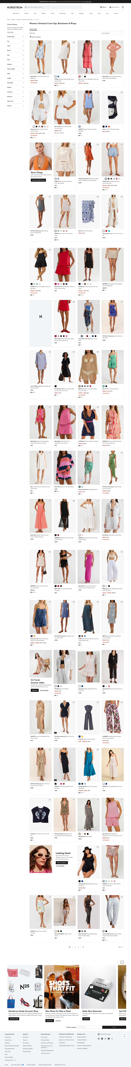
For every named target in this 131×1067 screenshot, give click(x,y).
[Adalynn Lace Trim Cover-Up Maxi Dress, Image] (65, 516)
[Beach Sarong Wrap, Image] (89, 317)
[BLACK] (85, 76)
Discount (9, 96)
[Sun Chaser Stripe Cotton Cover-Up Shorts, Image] (113, 862)
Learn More (58, 1020)
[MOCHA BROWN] (111, 178)
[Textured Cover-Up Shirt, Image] (113, 516)
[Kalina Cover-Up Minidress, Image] (113, 317)
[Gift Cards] (98, 987)
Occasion (9, 92)
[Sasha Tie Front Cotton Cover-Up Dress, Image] (41, 765)
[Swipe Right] (122, 962)
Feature (9, 87)
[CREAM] (82, 126)
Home (90, 13)
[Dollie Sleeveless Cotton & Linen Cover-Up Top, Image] (65, 265)
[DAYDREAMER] (61, 231)
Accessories (63, 13)
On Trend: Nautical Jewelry (38, 180)
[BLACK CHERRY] (58, 535)
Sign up (114, 1027)
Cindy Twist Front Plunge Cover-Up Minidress (63, 834)
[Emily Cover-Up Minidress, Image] (65, 717)
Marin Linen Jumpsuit (86, 739)
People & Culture (27, 1046)
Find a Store (44, 1037)
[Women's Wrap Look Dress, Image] (89, 422)
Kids (72, 13)
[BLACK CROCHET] (55, 586)
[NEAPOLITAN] (64, 231)
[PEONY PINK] (58, 284)
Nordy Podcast (27, 1051)
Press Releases (81, 1043)
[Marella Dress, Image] (89, 815)
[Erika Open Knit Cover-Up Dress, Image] (65, 617)
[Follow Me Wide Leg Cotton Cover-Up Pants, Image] (113, 567)
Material (9, 64)
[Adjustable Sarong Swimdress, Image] (89, 862)
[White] (84, 336)
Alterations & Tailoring (47, 1043)
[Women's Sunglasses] (41, 859)
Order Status (8, 1040)
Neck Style (10, 82)
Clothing (19, 19)
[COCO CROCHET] (61, 586)
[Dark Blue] (82, 336)
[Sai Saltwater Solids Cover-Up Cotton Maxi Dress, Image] (89, 617)
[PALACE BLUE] (85, 784)
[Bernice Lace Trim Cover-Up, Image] (113, 667)
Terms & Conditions (31, 1064)
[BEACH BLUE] (109, 231)
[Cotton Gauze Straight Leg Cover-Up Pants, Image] (113, 912)
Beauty (43, 13)
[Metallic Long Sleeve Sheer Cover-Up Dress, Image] (89, 367)
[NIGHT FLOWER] (108, 178)
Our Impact (26, 1043)
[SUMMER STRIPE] (106, 178)
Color (8, 46)
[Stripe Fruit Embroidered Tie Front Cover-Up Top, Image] (113, 422)
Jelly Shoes (34, 690)
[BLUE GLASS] (85, 636)
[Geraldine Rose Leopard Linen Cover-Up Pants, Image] (113, 717)
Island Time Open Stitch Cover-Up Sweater (63, 182)
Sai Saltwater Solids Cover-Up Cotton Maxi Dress (88, 639)
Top (124, 1036)
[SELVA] (79, 931)
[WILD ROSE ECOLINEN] (117, 178)
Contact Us (8, 1037)
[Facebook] (109, 1039)
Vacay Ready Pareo (88, 489)
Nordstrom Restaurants (47, 1050)
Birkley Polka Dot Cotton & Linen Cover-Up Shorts (64, 339)
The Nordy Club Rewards (65, 1037)
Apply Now (88, 1)
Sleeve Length (11, 69)
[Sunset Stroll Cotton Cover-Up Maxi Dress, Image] (89, 516)
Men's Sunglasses (60, 866)
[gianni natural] (55, 931)
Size (8, 41)
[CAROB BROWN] (82, 636)
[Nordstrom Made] (24, 987)
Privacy (6, 1064)
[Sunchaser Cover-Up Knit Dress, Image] (65, 212)
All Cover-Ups (33, 29)
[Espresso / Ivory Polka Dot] (85, 834)
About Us (25, 1034)
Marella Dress (85, 836)
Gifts (99, 13)
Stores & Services (45, 1034)
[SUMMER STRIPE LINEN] (45, 126)
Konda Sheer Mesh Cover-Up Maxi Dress (87, 934)
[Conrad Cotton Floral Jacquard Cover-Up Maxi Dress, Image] (89, 567)
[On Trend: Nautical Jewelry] (41, 156)
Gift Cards (86, 1019)
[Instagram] (99, 1039)
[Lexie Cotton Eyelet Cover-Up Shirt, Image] (65, 107)
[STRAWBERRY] (90, 386)
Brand (8, 50)
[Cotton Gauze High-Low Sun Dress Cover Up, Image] (65, 367)
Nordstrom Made (14, 1019)
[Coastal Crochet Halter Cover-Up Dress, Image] (41, 567)
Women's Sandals (44, 690)
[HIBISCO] (82, 931)
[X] (105, 1039)
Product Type (10, 36)
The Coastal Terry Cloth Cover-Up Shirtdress (39, 639)
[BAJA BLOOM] (85, 931)
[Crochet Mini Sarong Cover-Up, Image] (65, 567)
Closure (9, 106)
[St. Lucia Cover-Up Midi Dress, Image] (89, 765)
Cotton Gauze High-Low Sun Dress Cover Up (64, 389)
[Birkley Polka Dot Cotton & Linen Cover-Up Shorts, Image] (65, 317)
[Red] (87, 336)
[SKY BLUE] (87, 386)
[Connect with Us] (112, 1039)
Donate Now (50, 1020)
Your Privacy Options (16, 1064)
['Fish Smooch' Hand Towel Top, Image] (41, 815)
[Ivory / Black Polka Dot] (82, 834)
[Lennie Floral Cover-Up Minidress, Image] (41, 57)
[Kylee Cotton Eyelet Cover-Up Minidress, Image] (41, 265)
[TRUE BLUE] (82, 386)
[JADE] (103, 386)
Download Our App (105, 1034)
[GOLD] (79, 386)
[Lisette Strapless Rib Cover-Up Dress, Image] (65, 765)
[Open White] (90, 336)
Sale (107, 13)
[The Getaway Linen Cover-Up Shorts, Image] (113, 159)
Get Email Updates (28, 1048)
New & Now (16, 13)
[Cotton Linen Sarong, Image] (65, 912)
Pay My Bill (62, 1043)
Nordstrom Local (45, 1053)
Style (8, 73)
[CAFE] (64, 784)
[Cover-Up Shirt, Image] (65, 667)
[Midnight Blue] (79, 736)
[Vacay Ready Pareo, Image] (89, 468)
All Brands (25, 1037)
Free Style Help (45, 1040)
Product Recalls (9, 1057)
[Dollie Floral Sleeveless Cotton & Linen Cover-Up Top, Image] (41, 422)
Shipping (7, 1043)
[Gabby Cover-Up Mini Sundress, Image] (41, 912)
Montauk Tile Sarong (85, 231)
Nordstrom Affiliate (82, 1048)
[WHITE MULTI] (114, 178)
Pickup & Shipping (12, 24)
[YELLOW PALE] (87, 284)
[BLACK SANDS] (109, 586)
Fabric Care (10, 101)
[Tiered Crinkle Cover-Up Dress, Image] (89, 265)
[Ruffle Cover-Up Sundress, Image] (113, 367)
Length (9, 78)
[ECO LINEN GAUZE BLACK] (36, 126)
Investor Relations (82, 1040)
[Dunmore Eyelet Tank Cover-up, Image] (113, 765)
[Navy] (93, 336)
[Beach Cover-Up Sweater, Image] (65, 468)
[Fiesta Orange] (109, 126)
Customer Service (9, 1034)
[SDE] (47, 126)
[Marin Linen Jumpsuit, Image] (89, 717)
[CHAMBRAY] (79, 126)
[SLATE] (79, 636)
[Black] (103, 126)
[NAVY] (31, 636)
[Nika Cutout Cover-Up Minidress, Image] (41, 212)
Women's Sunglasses (62, 862)
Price (8, 59)
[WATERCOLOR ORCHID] (39, 126)
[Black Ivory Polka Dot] (87, 834)
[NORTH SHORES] (55, 231)
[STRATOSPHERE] (34, 284)
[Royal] (82, 881)
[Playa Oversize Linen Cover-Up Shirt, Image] (41, 107)
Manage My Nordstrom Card (66, 1045)
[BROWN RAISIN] (85, 284)
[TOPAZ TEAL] (79, 784)
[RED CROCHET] (58, 586)
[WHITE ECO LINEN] (34, 126)
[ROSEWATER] (82, 535)
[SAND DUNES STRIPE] (119, 178)
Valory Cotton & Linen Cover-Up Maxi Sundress (39, 536)
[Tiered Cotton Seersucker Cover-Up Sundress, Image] (41, 468)
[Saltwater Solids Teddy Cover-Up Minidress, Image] (65, 57)
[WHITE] (82, 76)
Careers (25, 1040)
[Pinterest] (102, 1039)
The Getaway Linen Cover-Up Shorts (110, 182)
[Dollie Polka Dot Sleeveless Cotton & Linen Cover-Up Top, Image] (113, 815)
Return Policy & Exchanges (12, 1046)
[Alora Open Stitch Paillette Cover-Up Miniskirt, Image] (113, 265)
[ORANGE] (34, 636)
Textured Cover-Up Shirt (111, 535)
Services (116, 13)
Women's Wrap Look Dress (88, 441)
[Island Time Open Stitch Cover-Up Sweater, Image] (65, 159)
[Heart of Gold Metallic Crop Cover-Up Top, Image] (41, 717)
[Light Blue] (106, 784)
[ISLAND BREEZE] (58, 231)
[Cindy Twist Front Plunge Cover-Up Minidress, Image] (65, 815)
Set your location (36, 37)
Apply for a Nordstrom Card (66, 1040)
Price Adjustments (9, 1048)
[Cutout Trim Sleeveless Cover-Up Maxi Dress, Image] (89, 57)
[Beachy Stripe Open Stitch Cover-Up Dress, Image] (113, 617)
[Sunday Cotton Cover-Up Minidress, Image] (89, 107)
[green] (61, 931)
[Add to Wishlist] (49, 42)
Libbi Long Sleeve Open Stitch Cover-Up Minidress (111, 77)
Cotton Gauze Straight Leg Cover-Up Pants (111, 934)
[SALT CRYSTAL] (103, 586)
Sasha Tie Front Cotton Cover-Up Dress (40, 784)
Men (35, 13)
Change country (9, 1060)
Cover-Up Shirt (62, 689)
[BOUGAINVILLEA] (61, 784)
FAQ (6, 1054)
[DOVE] (106, 586)
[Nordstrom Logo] (14, 7)
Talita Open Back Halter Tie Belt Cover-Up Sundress (88, 179)
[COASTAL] (85, 386)
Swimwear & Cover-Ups (27, 19)
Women (26, 13)
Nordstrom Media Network (84, 1045)
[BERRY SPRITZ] (66, 231)
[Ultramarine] (106, 126)
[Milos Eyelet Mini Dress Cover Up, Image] (89, 667)
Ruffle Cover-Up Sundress (110, 389)
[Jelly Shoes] (41, 664)
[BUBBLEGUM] (61, 284)
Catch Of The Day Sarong (110, 129)
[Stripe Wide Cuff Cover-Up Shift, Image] (41, 367)
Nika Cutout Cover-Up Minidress (39, 231)
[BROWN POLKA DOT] (64, 284)
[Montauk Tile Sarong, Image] (89, 212)
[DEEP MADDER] (42, 126)
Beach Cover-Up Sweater (64, 487)
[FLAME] (106, 231)
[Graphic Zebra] (79, 834)
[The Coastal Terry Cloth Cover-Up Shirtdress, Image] (41, 617)
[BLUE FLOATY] (90, 284)
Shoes (52, 13)
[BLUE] (58, 76)
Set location (10, 32)
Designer (81, 13)
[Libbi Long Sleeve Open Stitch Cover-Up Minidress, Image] (113, 57)
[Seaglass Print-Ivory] (82, 736)
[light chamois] (58, 931)
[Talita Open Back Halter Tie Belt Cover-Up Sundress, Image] (89, 159)
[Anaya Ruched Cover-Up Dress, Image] (113, 468)
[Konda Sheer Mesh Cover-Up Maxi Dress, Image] (89, 912)
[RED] (55, 284)
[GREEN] (37, 284)
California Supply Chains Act (45, 1064)
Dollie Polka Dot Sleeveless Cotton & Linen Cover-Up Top (112, 835)
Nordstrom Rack (81, 1037)
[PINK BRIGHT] (79, 76)
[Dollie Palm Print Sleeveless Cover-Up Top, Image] (65, 422)
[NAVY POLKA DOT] (66, 284)
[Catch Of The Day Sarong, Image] (113, 107)
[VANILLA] (55, 76)
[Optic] (79, 686)
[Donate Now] (61, 987)
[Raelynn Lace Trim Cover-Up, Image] (113, 212)
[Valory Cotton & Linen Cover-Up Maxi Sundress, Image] (41, 516)
